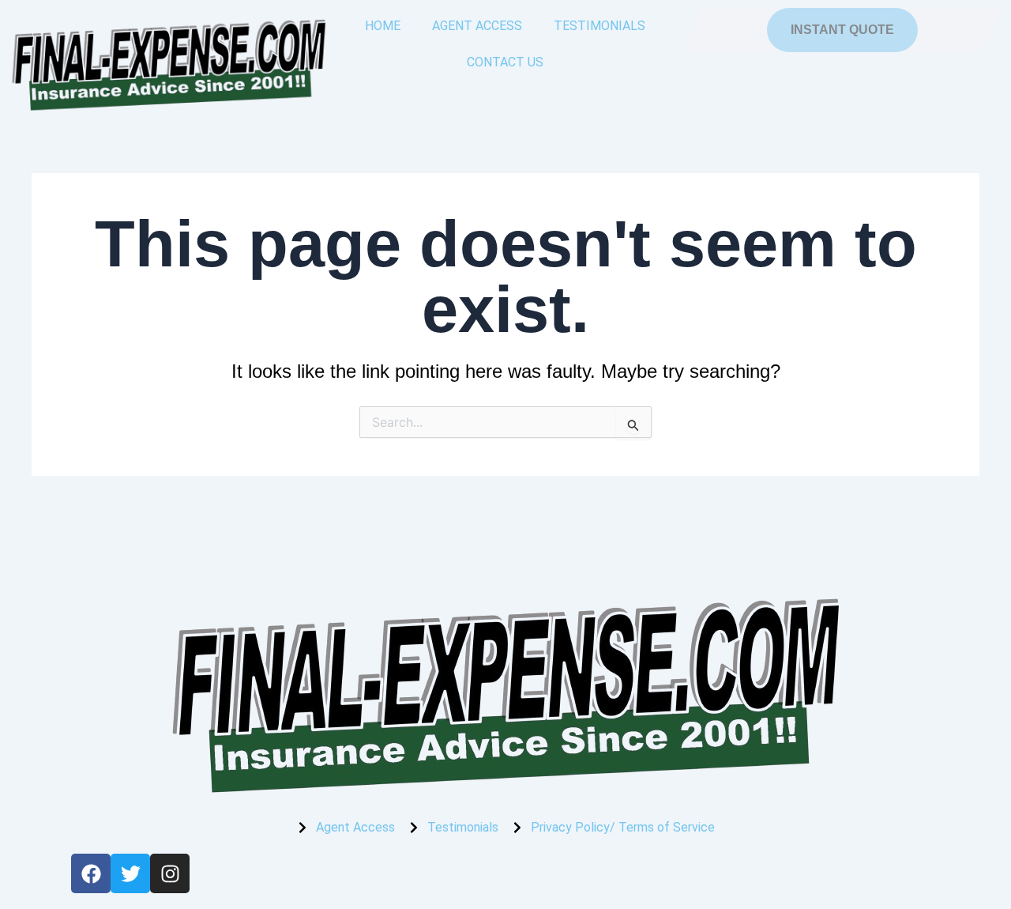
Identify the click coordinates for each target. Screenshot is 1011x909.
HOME (382, 25)
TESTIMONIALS (599, 25)
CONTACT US (505, 62)
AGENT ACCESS (477, 25)
